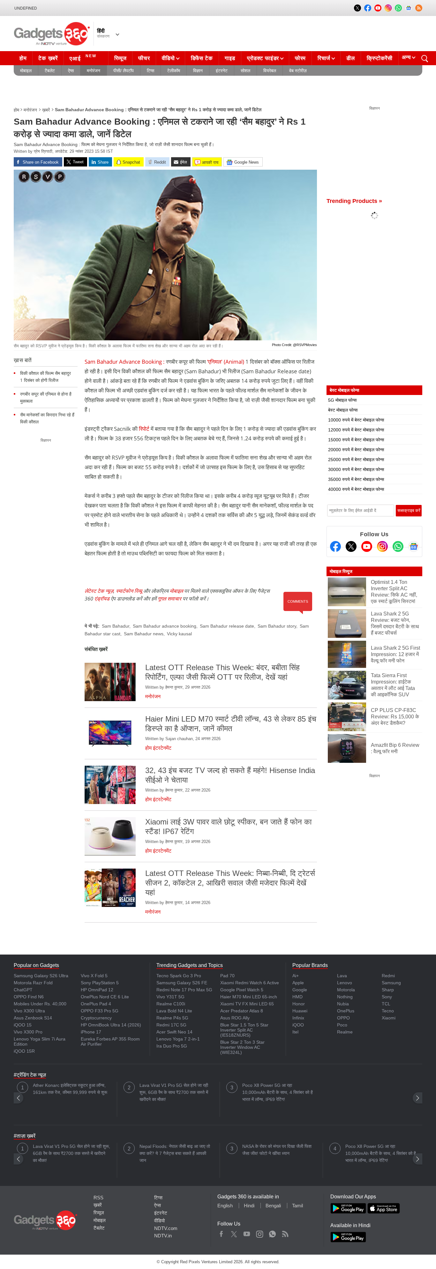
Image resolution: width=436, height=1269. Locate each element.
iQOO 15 (23, 1024)
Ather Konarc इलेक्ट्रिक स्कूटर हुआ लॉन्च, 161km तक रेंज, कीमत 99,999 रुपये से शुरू (70, 1089)
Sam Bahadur (115, 626)
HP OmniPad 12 (97, 989)
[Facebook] (335, 546)
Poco (342, 1024)
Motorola (346, 989)
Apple (298, 982)
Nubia (343, 1003)
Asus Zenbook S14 (33, 1017)
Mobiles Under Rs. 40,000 (40, 1003)
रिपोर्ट (144, 428)
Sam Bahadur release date (227, 626)
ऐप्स (71, 70)
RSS (98, 1197)
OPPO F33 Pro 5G (99, 1010)
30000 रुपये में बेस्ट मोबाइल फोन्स (356, 469)
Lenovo (344, 982)
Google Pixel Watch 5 (241, 989)
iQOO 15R (24, 1051)
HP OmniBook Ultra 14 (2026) (111, 1024)
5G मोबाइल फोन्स (342, 400)
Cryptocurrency (96, 1017)
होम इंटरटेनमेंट (158, 748)
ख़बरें (46, 109)
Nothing (345, 996)
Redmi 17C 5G (171, 1024)
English (225, 1205)
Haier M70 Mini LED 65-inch (248, 996)
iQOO (298, 1024)
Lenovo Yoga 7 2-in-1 (178, 1038)
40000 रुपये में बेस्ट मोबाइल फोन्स (356, 489)
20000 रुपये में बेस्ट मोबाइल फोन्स (356, 449)
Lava (342, 975)
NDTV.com (165, 1228)
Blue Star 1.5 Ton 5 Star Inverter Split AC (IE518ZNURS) (244, 1030)
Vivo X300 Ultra (29, 1010)
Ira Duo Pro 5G (171, 1045)
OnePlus (345, 1010)
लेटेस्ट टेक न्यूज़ (99, 590)
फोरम (300, 58)
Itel (295, 1031)
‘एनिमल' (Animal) (225, 361)
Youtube (247, 1232)
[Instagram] (382, 546)
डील (350, 58)
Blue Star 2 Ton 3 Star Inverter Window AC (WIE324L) (242, 1047)
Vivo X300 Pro (28, 1031)
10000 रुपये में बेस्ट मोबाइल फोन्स (356, 419)
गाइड (230, 58)
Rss (285, 1232)
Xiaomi (388, 1017)
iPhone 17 (91, 1031)
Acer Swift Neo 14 (174, 1031)
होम (22, 58)
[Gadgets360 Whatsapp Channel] (398, 546)
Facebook (221, 1232)
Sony (387, 996)
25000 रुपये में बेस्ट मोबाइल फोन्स (356, 459)
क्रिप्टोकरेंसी (380, 58)
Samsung (391, 982)
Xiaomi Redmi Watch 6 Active (249, 982)
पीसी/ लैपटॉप (123, 70)
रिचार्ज (324, 58)
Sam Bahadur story (277, 626)
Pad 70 (227, 975)
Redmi (388, 975)
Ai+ (295, 975)
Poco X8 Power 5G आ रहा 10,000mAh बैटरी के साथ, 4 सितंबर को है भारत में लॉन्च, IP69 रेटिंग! (277, 1092)
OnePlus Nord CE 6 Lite (105, 996)
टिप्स (150, 70)
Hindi (249, 1205)
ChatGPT (23, 989)
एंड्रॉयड (101, 598)
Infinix (298, 1017)
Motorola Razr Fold (33, 982)
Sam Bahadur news (143, 633)
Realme (345, 1031)
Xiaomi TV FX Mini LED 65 (247, 1003)
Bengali (273, 1205)
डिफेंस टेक (202, 58)
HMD (297, 996)
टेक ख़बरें (47, 58)
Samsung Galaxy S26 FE (181, 982)
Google (299, 989)
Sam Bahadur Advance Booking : (125, 361)
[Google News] (413, 546)
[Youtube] (366, 546)
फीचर (144, 58)
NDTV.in (163, 1235)
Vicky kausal (179, 633)
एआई (83, 58)
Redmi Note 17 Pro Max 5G (184, 989)
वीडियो (168, 58)
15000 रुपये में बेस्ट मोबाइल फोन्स (356, 439)
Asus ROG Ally (235, 1017)
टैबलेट (50, 70)
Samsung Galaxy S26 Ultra (41, 975)
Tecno (388, 1010)
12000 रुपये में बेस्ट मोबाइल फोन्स (356, 429)
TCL (386, 1003)
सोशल (245, 70)
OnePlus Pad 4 (96, 1003)
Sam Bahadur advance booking (164, 626)
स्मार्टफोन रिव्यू (129, 590)
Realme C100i (170, 1003)
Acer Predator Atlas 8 (241, 1010)
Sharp (388, 989)
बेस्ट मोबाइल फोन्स (342, 410)
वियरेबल (269, 70)
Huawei (299, 1010)
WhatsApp (272, 1232)
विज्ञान (198, 70)
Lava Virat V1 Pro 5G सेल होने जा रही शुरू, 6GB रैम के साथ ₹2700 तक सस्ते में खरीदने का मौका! (173, 1092)
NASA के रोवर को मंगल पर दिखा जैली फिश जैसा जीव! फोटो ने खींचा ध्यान (277, 1150)
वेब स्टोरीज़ (298, 70)
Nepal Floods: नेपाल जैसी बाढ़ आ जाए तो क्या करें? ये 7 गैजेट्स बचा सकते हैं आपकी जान (174, 1153)
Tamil (297, 1205)
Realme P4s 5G (172, 1017)
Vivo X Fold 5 (94, 975)
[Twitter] (351, 546)
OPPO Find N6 (29, 996)
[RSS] (418, 8)
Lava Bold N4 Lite (174, 1010)
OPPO (343, 1017)
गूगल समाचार (169, 598)
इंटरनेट (222, 70)
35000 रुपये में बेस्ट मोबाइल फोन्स (356, 479)
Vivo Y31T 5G (170, 996)
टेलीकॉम (173, 70)
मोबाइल (26, 70)
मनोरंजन (93, 70)
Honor (298, 1003)
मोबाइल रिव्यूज (341, 571)
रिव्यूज (120, 58)
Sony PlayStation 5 (100, 982)
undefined (25, 8)
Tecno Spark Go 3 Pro (178, 975)
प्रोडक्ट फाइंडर (263, 58)
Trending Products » (354, 201)
